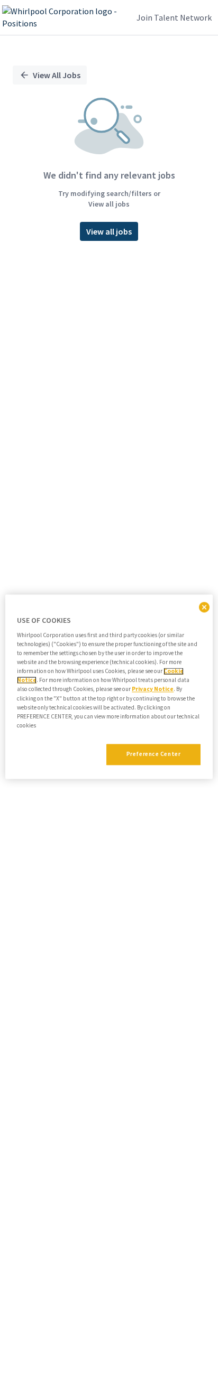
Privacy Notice (153, 689)
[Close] (204, 607)
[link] (63, 17)
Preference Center (153, 754)
